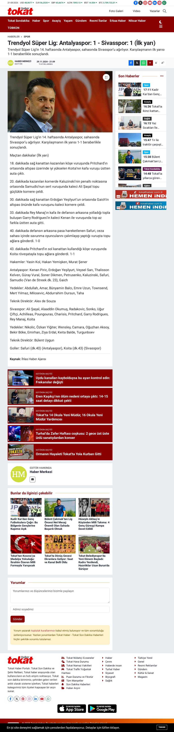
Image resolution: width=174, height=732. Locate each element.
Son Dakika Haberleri (78, 684)
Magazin (142, 676)
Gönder (17, 619)
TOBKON (13, 27)
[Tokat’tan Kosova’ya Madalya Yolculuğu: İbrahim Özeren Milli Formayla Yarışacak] (26, 544)
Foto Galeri (116, 11)
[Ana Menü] (160, 26)
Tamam (162, 727)
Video (136, 11)
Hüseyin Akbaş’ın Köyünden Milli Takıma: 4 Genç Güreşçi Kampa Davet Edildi (94, 523)
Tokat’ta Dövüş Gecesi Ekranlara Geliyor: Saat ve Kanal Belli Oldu (59, 559)
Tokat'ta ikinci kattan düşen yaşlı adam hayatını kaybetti (152, 109)
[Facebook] (10, 698)
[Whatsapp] (48, 698)
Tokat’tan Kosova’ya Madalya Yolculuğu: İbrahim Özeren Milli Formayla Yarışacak (23, 560)
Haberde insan (113, 665)
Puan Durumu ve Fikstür (79, 676)
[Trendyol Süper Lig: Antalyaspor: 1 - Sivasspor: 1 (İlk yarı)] (60, 101)
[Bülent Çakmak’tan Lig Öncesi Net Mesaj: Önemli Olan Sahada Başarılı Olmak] (60, 507)
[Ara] (164, 11)
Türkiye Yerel (145, 657)
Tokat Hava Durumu (77, 661)
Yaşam (68, 20)
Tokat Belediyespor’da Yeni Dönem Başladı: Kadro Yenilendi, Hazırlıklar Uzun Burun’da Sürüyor (94, 562)
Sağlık (147, 118)
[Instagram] (29, 698)
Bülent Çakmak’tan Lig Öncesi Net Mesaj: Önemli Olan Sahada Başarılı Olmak (58, 523)
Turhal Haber (112, 669)
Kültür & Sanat (146, 673)
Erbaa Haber (118, 20)
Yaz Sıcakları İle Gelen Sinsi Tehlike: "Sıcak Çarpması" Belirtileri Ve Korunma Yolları (153, 126)
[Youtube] (42, 698)
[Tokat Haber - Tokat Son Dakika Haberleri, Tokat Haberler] (20, 11)
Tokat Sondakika (18, 20)
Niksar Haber (137, 20)
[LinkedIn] (35, 698)
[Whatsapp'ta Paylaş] (143, 63)
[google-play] (102, 708)
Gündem (81, 20)
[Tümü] (161, 76)
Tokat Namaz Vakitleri (79, 665)
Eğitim (147, 185)
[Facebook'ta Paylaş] (131, 63)
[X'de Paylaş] (137, 63)
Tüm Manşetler (74, 680)
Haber (36, 20)
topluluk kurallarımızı (43, 630)
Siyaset (109, 673)
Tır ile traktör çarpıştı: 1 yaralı (153, 142)
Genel (141, 661)
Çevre (108, 661)
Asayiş (56, 20)
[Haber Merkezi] (19, 474)
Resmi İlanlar (98, 20)
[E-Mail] (32, 479)
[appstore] (72, 708)
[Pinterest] (23, 698)
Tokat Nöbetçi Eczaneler (80, 657)
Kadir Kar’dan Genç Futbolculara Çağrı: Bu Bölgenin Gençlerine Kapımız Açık (24, 523)
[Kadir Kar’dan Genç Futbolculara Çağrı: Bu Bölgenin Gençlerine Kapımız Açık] (26, 507)
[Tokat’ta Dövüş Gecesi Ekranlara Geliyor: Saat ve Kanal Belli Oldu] (60, 544)
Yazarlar (155, 11)
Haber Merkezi (41, 472)
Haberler (14, 36)
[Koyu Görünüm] (160, 22)
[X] (17, 698)
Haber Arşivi (73, 688)
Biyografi (110, 676)
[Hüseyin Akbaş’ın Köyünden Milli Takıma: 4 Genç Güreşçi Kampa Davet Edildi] (94, 507)
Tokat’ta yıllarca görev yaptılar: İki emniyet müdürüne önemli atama (152, 176)
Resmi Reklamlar (147, 665)
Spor (46, 20)
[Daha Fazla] (150, 63)
